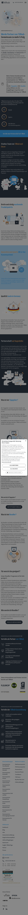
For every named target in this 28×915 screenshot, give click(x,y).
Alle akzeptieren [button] (14, 465)
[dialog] (14, 457)
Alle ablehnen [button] (14, 468)
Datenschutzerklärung (6, 462)
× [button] (25, 440)
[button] (14, 472)
